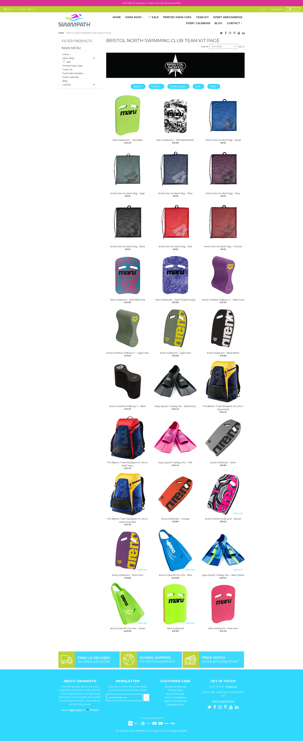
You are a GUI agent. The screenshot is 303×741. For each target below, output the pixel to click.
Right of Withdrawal (175, 701)
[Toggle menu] (94, 58)
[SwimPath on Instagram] (230, 32)
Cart (295, 9)
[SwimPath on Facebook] (226, 32)
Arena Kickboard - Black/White (223, 352)
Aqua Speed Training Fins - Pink (175, 462)
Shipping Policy (175, 704)
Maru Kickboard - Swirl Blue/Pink (127, 299)
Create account (276, 9)
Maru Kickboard (175, 628)
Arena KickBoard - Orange (175, 518)
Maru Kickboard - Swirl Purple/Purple (175, 299)
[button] (138, 86)
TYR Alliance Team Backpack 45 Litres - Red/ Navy (127, 464)
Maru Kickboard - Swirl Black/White (175, 139)
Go (146, 697)
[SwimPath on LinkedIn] (243, 32)
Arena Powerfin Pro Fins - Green (127, 628)
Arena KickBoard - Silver (223, 462)
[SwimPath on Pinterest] (234, 32)
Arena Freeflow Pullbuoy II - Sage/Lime (127, 352)
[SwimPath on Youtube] (239, 32)
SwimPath (140, 730)
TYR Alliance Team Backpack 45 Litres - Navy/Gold (223, 407)
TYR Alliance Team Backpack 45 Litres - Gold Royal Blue (127, 520)
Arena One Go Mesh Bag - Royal (223, 139)
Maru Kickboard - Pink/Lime (223, 628)
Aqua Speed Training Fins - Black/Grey (175, 406)
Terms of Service (175, 693)
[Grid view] (240, 46)
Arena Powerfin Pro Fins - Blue (175, 575)
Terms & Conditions (175, 697)
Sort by (205, 46)
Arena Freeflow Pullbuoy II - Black (127, 406)
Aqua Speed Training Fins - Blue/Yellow (223, 575)
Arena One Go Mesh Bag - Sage (127, 193)
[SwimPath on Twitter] (221, 32)
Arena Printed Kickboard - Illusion (223, 518)
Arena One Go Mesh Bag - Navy (223, 193)
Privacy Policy (175, 690)
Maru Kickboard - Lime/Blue (128, 139)
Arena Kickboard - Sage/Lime (175, 352)
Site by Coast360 (178, 730)
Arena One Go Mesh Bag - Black (127, 246)
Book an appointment (223, 701)
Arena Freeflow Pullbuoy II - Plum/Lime (223, 299)
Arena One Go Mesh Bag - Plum (175, 193)
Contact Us (231, 686)
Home (61, 33)
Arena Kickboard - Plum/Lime (127, 575)
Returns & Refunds (175, 686)
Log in (262, 9)
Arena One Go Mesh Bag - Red (175, 246)
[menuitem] (116, 17)
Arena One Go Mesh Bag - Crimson (223, 246)
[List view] (243, 46)
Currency (21, 9)
